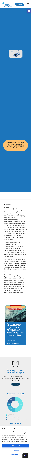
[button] (29, 11)
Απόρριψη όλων (15, 454)
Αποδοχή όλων (15, 445)
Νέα (20, 307)
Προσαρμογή (15, 450)
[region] (15, 442)
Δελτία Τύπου (15, 307)
